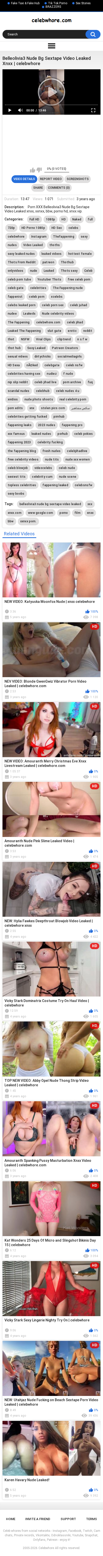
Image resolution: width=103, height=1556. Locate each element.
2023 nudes (46, 425)
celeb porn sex (53, 305)
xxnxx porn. (28, 521)
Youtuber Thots (49, 279)
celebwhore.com (48, 322)
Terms (91, 1519)
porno (64, 513)
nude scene (67, 476)
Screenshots (78, 179)
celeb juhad (78, 305)
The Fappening (19, 322)
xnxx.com (15, 513)
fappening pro (72, 425)
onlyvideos (16, 271)
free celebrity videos (23, 459)
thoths (55, 245)
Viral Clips (43, 339)
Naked (77, 219)
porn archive (72, 382)
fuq (90, 382)
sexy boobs (16, 493)
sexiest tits (17, 476)
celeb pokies (83, 434)
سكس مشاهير (81, 408)
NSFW (25, 339)
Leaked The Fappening (24, 331)
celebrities (38, 288)
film (77, 513)
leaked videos (52, 254)
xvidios (13, 399)
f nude (68, 373)
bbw (11, 521)
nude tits (52, 459)
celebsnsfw (83, 485)
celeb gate (16, 288)
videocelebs (43, 468)
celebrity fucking (50, 442)
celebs (73, 228)
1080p (50, 219)
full (90, 219)
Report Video (51, 179)
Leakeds (29, 313)
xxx (90, 504)
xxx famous (16, 434)
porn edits (15, 408)
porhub (63, 434)
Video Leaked (33, 245)
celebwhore (16, 236)
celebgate (52, 365)
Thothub (67, 262)
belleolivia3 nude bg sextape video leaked (50, 504)
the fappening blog (22, 451)
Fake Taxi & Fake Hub (25, 3)
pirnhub (59, 416)
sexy (84, 236)
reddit (87, 331)
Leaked (49, 271)
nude (33, 271)
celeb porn (36, 296)
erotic (72, 331)
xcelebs (56, 296)
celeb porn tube (19, 279)
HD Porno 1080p (33, 228)
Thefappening (63, 236)
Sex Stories (83, 3)
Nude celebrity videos (58, 313)
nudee (12, 313)
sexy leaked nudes (21, 254)
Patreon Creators (65, 348)
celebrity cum (42, 476)
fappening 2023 (19, 442)
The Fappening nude (68, 288)
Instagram (39, 236)
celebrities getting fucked (27, 416)
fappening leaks (20, 425)
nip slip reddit (18, 382)
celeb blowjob (18, 468)
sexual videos (18, 356)
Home (10, 1519)
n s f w (82, 339)
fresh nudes (51, 451)
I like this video (32, 170)
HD (64, 219)
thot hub (14, 348)
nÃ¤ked (32, 365)
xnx (32, 408)
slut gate (55, 331)
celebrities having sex (24, 373)
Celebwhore (46, 1548)
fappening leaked (55, 485)
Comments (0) (59, 187)
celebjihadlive (77, 451)
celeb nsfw (74, 365)
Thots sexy (69, 271)
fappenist (15, 296)
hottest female (80, 254)
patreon (48, 262)
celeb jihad (75, 322)
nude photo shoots (38, 399)
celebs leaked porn (22, 305)
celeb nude (67, 468)
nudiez (52, 373)
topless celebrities (22, 485)
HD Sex (57, 228)
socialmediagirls (70, 356)
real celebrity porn (73, 399)
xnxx (90, 513)
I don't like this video (39, 170)
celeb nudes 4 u (68, 391)
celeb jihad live (45, 382)
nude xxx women (78, 459)
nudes (12, 245)
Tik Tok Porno (57, 3)
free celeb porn (79, 279)
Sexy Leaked (36, 348)
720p (11, 228)
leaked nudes (41, 434)
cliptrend (64, 339)
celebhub (43, 391)
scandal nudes (19, 391)
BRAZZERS (53, 6)
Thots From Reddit (22, 262)
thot (11, 339)
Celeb (88, 271)
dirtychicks (42, 356)
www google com (40, 513)
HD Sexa (14, 365)
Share (38, 187)
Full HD (35, 219)
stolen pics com (53, 408)
